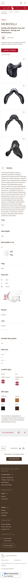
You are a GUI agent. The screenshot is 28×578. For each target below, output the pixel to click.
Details (9, 168)
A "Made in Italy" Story (7, 480)
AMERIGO (3, 507)
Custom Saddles (5, 524)
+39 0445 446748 (7, 538)
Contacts (6, 534)
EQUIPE (3, 493)
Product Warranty (6, 526)
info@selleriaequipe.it (8, 545)
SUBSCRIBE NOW (14, 459)
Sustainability (5, 482)
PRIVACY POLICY (5, 560)
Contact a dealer (10, 50)
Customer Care (5, 529)
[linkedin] (20, 448)
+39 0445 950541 (7, 540)
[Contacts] (21, 3)
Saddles (3, 496)
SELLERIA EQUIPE (5, 474)
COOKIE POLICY (17, 560)
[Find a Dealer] (25, 8)
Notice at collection (7, 576)
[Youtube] (23, 448)
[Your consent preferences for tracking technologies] (2, 575)
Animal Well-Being (6, 484)
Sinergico (3, 515)
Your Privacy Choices (12, 573)
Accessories (4, 498)
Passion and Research (7, 477)
